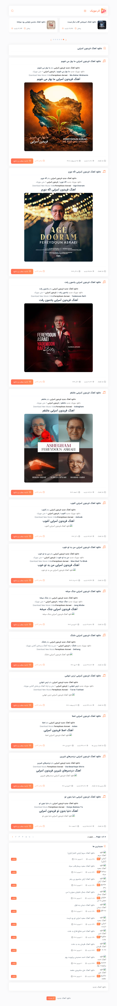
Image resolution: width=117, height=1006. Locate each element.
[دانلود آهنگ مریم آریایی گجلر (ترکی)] (101, 856)
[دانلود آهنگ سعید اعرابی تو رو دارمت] (101, 921)
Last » (90, 837)
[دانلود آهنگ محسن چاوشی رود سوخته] (101, 25)
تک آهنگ (101, 161)
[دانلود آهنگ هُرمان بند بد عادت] (101, 947)
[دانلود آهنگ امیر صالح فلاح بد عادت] (101, 934)
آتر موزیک (51, 998)
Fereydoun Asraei (59, 75)
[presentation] (66, 40)
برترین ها (94, 746)
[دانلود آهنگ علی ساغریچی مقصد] (101, 973)
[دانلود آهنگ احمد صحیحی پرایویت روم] (101, 960)
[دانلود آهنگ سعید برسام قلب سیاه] (101, 869)
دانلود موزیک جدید (77, 71)
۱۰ (29, 837)
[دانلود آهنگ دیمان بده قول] (101, 908)
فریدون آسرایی (59, 67)
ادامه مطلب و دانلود (20, 161)
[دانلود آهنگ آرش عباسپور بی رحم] (101, 882)
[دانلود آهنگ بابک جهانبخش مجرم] (51, 25)
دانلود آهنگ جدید (73, 67)
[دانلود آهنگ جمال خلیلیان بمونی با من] (101, 895)
